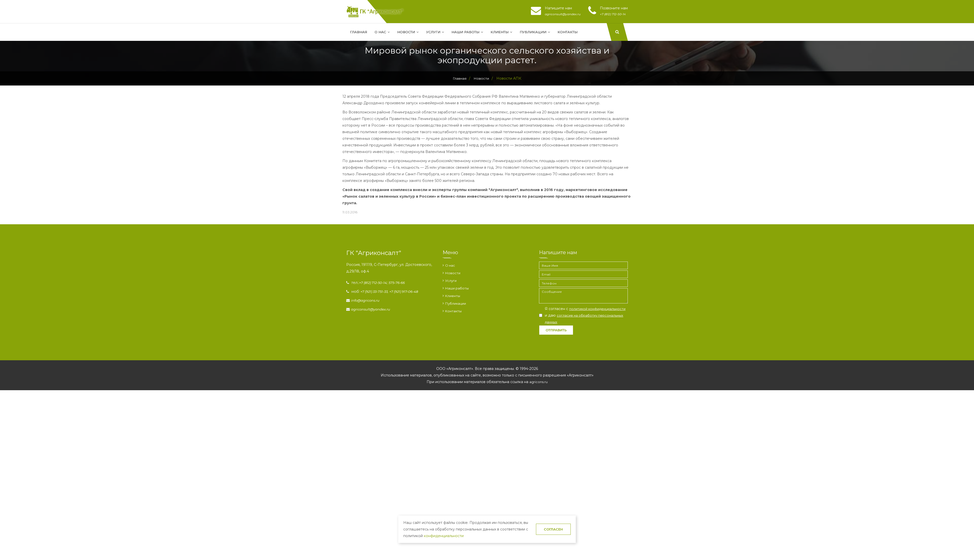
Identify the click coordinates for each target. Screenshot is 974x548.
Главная (358, 32)
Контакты (568, 32)
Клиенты (500, 32)
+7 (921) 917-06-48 (403, 291)
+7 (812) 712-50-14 (373, 283)
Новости (406, 32)
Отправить (556, 330)
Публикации (533, 32)
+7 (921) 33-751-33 (374, 291)
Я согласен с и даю (585, 315)
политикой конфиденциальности (597, 309)
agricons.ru (538, 382)
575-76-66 (397, 283)
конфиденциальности (444, 536)
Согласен (553, 529)
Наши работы (465, 32)
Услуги (433, 32)
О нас (381, 32)
